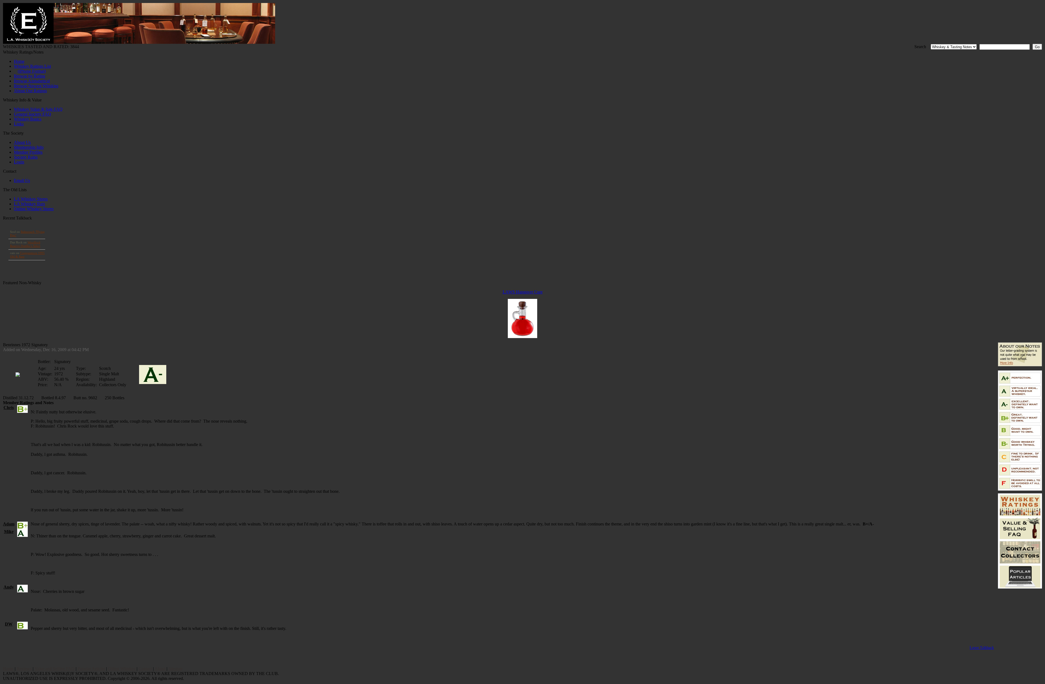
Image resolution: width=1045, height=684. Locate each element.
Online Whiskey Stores (34, 208)
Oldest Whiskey (122, 668)
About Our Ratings (30, 90)
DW (9, 624)
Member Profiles (28, 152)
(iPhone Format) (32, 71)
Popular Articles (91, 668)
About (160, 668)
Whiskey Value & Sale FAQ (38, 109)
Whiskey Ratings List (32, 66)
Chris (9, 407)
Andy (9, 587)
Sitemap (175, 668)
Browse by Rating (29, 76)
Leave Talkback (982, 648)
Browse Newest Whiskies (36, 85)
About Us (22, 142)
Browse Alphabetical (32, 81)
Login (19, 162)
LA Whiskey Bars (29, 204)
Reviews (24, 668)
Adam (8, 524)
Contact (145, 668)
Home (19, 61)
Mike (9, 531)
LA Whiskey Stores (31, 199)
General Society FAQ (32, 114)
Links (19, 124)
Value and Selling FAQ (55, 668)
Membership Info (29, 147)
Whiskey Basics (27, 119)
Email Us (22, 180)
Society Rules (26, 157)
